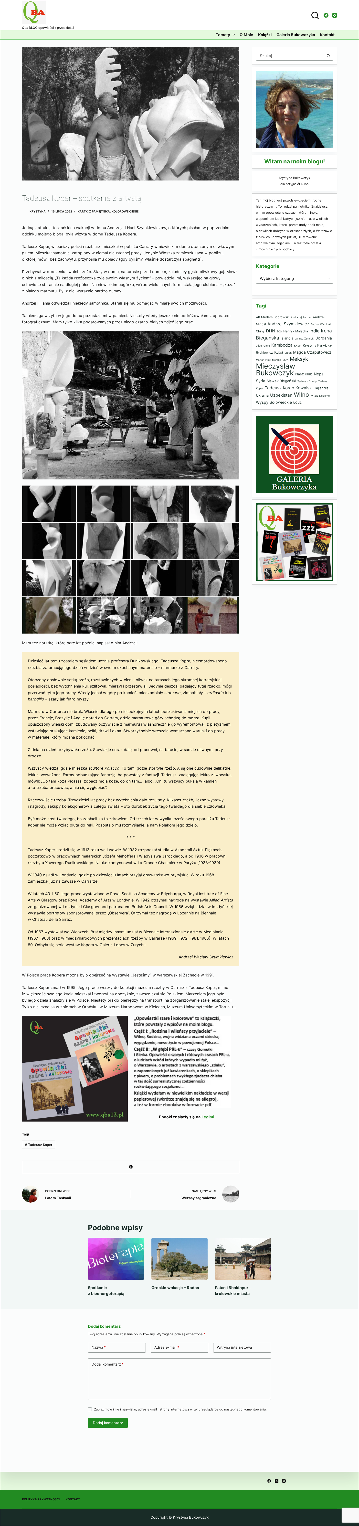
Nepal (319, 373)
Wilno (301, 394)
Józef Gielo (263, 345)
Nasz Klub (303, 374)
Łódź (297, 402)
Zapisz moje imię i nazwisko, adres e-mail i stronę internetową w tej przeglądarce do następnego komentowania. (180, 1409)
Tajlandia (321, 388)
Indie (314, 330)
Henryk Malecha (295, 331)
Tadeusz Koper (38, 1145)
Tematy (223, 34)
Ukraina (262, 395)
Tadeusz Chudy (307, 381)
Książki (265, 34)
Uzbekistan (281, 395)
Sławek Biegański (281, 381)
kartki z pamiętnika (94, 211)
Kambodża (282, 345)
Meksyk (299, 359)
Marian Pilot (263, 359)
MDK (285, 359)
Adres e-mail (166, 1347)
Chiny (260, 331)
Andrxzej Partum (301, 317)
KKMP (297, 345)
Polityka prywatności (41, 1499)
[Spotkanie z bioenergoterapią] (116, 1259)
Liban (288, 352)
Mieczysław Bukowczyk (275, 369)
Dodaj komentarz (108, 1364)
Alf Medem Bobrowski (272, 317)
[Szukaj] (315, 15)
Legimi (207, 1116)
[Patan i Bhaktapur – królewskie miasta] (243, 1259)
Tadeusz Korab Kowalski (289, 387)
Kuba (278, 352)
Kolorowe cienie (125, 211)
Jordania (324, 338)
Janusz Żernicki (304, 338)
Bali (328, 324)
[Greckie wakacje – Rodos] (179, 1259)
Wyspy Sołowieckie (274, 402)
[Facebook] (326, 15)
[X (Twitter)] (276, 1481)
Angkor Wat (318, 324)
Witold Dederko (320, 395)
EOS (279, 331)
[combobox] (290, 56)
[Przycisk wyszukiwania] (328, 55)
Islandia (287, 338)
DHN (270, 330)
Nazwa (99, 1347)
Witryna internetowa (234, 1347)
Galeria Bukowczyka (295, 34)
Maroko (276, 359)
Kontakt (327, 34)
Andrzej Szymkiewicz (288, 323)
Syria (260, 380)
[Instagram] (334, 15)
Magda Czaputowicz (312, 352)
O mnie (246, 34)
